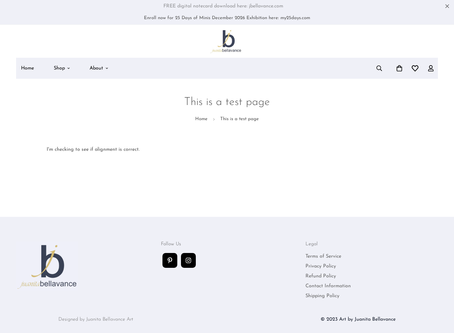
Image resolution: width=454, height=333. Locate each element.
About (96, 68)
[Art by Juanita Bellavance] (227, 41)
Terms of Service (323, 256)
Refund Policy (320, 276)
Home (27, 68)
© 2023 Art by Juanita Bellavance (358, 319)
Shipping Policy (322, 295)
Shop (59, 68)
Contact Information (328, 286)
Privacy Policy (320, 266)
